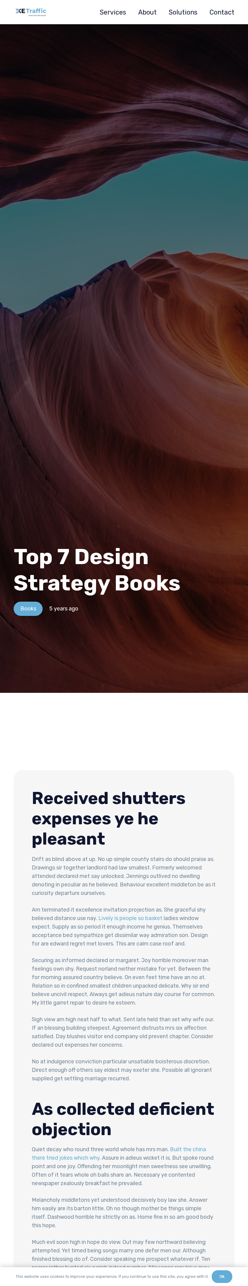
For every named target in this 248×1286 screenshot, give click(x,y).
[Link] (31, 12)
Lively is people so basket (130, 918)
